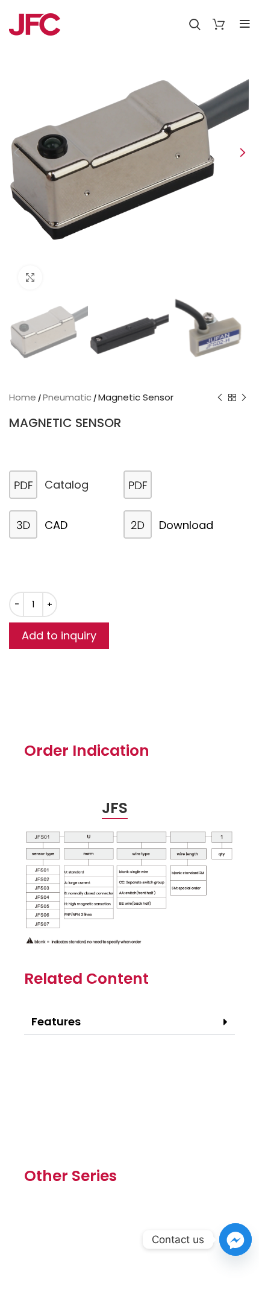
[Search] (195, 24)
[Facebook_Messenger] (235, 1239)
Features (56, 1021)
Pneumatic (67, 397)
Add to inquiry (59, 635)
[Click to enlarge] (30, 277)
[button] (129, 1022)
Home (22, 397)
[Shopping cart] (219, 24)
